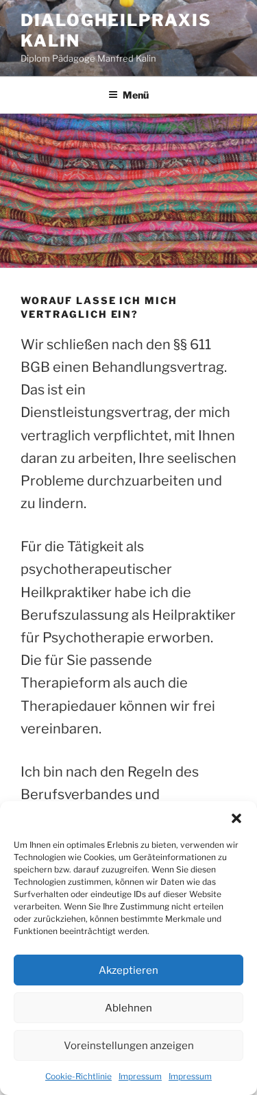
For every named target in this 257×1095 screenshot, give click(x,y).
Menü (136, 95)
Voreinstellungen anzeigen (129, 1046)
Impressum (140, 1076)
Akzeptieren (128, 970)
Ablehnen (128, 1008)
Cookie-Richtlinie (78, 1076)
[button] (236, 818)
